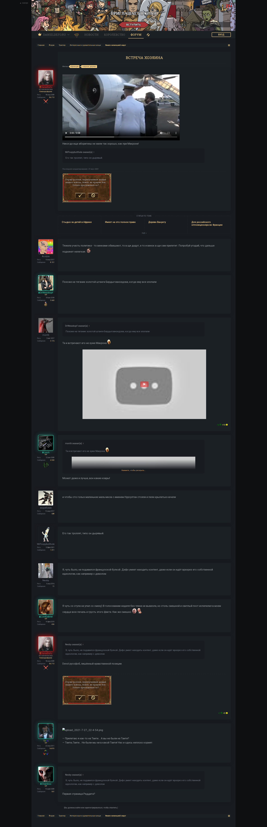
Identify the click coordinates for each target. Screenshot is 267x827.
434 (53, 624)
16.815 (51, 748)
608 (53, 514)
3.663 (52, 300)
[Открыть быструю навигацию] (229, 45)
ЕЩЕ (143, 233)
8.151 (52, 262)
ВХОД (221, 34)
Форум (136, 34)
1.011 (52, 550)
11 (53, 586)
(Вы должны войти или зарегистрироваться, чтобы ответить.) (91, 808)
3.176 (52, 341)
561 (53, 791)
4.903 (52, 460)
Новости (91, 34)
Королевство (114, 34)
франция (75, 66)
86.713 (51, 97)
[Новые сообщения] (148, 34)
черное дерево (89, 66)
